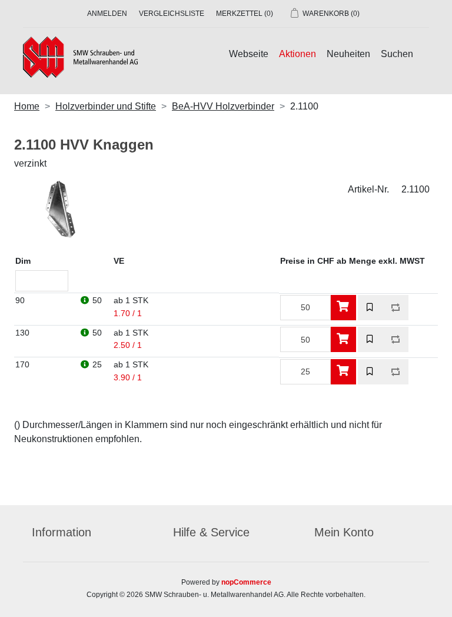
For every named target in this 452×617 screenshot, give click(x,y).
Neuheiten (348, 54)
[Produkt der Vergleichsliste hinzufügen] (395, 307)
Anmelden (107, 13)
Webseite (248, 54)
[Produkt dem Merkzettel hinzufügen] (370, 307)
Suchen (397, 54)
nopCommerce (246, 582)
